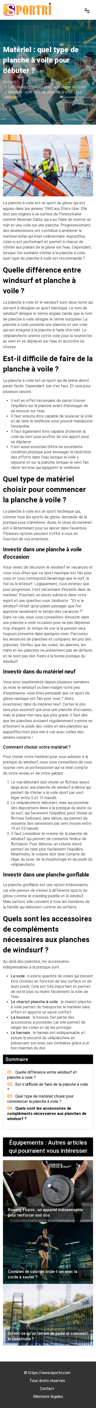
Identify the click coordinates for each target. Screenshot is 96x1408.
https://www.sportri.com (49, 1372)
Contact (47, 1388)
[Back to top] (82, 1394)
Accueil (9, 81)
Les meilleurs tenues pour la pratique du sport (47, 87)
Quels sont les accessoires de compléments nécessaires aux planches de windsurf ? (46, 1113)
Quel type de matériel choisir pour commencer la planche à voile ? (40, 1099)
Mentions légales (48, 1396)
